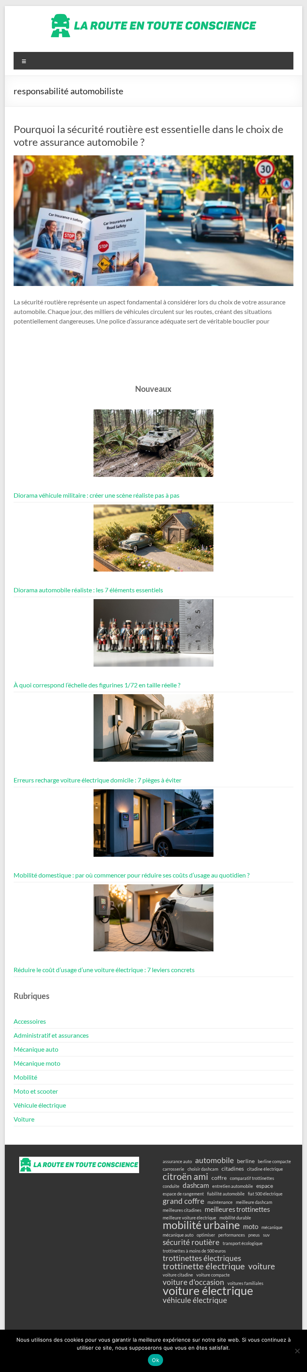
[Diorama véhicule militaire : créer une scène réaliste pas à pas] (153, 446)
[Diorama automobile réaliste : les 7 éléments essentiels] (153, 541)
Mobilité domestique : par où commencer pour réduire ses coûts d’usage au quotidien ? (131, 875)
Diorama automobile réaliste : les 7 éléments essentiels (88, 590)
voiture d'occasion (193, 1282)
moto (250, 1226)
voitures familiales (245, 1283)
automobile (214, 1160)
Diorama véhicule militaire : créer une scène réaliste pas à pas (96, 495)
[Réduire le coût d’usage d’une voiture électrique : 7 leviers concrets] (153, 921)
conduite (171, 1186)
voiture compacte (213, 1274)
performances (231, 1234)
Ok (155, 1360)
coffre (219, 1177)
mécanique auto (178, 1234)
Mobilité (25, 1077)
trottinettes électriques (202, 1258)
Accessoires (30, 1021)
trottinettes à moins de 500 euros (194, 1250)
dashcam (196, 1185)
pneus (254, 1234)
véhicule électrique (195, 1300)
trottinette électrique (204, 1266)
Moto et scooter (36, 1091)
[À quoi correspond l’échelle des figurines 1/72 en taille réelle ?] (153, 636)
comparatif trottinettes (252, 1178)
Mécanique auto (36, 1049)
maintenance (220, 1202)
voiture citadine (178, 1274)
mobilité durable (235, 1217)
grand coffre (183, 1201)
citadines (232, 1168)
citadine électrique (265, 1168)
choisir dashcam (202, 1168)
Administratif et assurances (51, 1035)
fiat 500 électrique (265, 1193)
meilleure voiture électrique (189, 1217)
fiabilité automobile (226, 1193)
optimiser (206, 1234)
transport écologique (243, 1243)
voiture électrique (208, 1290)
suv (266, 1234)
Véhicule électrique (40, 1105)
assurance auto (177, 1161)
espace (264, 1185)
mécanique (272, 1227)
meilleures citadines (182, 1210)
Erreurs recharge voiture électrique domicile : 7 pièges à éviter (97, 780)
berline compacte (274, 1161)
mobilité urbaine (201, 1225)
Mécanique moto (37, 1063)
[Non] (297, 1351)
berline (246, 1161)
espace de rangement (183, 1193)
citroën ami (185, 1176)
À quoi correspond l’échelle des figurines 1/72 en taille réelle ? (97, 685)
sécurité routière (191, 1242)
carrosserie (173, 1168)
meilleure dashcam (254, 1202)
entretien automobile (232, 1186)
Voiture (24, 1119)
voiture (261, 1266)
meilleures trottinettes (237, 1209)
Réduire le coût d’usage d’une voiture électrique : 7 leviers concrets (104, 969)
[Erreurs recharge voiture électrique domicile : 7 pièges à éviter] (153, 731)
